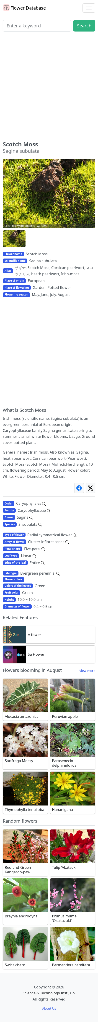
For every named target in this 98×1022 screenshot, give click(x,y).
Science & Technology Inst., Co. (49, 993)
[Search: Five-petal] (43, 549)
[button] (14, 238)
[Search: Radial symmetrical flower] (75, 535)
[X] (90, 488)
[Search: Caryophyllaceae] (48, 510)
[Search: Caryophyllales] (44, 503)
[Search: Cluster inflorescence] (67, 542)
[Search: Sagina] (31, 517)
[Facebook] (79, 488)
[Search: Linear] (34, 556)
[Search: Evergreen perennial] (58, 573)
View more (87, 670)
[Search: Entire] (42, 563)
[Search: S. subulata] (40, 524)
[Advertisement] (49, 88)
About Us (49, 1008)
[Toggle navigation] (89, 8)
